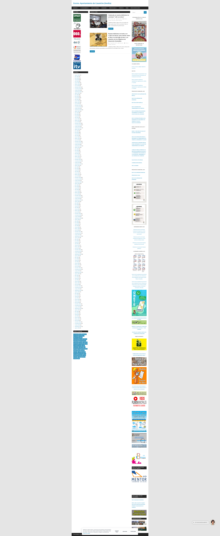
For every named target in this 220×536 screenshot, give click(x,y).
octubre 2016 (77, 252)
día (84, 347)
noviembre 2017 (78, 233)
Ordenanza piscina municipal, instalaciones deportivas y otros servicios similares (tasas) (139, 238)
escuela (79, 348)
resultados (80, 353)
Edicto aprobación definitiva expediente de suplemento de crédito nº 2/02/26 (139, 87)
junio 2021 (77, 168)
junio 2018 (77, 222)
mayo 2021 (77, 170)
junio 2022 (77, 150)
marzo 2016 (77, 263)
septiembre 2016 (78, 254)
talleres (75, 356)
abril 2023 (77, 135)
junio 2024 (77, 114)
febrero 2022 (77, 156)
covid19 (75, 345)
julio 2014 (76, 293)
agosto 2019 (77, 201)
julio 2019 (76, 203)
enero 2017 (77, 248)
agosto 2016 (77, 255)
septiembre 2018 (78, 218)
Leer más (111, 28)
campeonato (76, 339)
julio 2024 (77, 112)
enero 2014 (77, 302)
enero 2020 (77, 194)
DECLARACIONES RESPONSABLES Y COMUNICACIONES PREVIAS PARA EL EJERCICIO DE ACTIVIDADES (139, 388)
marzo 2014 (77, 299)
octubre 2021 (77, 162)
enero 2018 (77, 230)
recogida (75, 353)
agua (80, 334)
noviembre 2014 (78, 287)
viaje (78, 358)
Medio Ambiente (119, 20)
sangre (75, 355)
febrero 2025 (77, 102)
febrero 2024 (77, 120)
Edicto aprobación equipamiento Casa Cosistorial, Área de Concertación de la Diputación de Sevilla (139, 75)
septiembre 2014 (78, 290)
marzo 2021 (77, 173)
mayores (82, 350)
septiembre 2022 (78, 145)
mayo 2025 (77, 97)
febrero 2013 (77, 319)
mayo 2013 (77, 314)
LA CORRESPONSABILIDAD (137, 318)
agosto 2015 (77, 273)
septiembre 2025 (78, 91)
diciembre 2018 (78, 213)
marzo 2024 (77, 118)
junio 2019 (77, 204)
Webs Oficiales (112, 7)
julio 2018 (76, 221)
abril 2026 (77, 81)
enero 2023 (77, 139)
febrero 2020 (77, 192)
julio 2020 (77, 185)
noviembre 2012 (78, 323)
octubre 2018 (77, 216)
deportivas (76, 347)
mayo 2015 (77, 278)
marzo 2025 (77, 100)
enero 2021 (77, 176)
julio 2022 (77, 148)
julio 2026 (77, 76)
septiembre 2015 (78, 272)
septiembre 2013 (78, 308)
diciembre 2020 (78, 177)
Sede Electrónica (95, 7)
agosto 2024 (77, 111)
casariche (85, 339)
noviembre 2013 (78, 305)
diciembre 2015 (78, 267)
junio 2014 (77, 294)
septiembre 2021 (78, 163)
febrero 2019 (77, 210)
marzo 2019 (77, 209)
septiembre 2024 (78, 109)
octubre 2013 (77, 306)
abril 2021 (76, 171)
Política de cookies (86, 533)
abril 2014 (77, 297)
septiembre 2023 (78, 127)
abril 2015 (77, 279)
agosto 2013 (77, 309)
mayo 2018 (77, 224)
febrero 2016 (77, 264)
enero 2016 (77, 266)
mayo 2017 (77, 242)
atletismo (76, 335)
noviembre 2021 (78, 161)
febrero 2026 (77, 84)
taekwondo (80, 355)
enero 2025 (77, 103)
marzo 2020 (77, 191)
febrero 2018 (77, 228)
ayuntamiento (81, 335)
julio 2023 (77, 130)
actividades (76, 334)
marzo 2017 (77, 245)
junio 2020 (77, 186)
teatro (79, 356)
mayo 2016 (77, 260)
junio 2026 (77, 78)
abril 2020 (77, 189)
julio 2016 (76, 257)
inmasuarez (119, 18)
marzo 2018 (77, 227)
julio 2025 (77, 94)
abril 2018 (77, 225)
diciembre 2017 (78, 231)
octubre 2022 (77, 144)
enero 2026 (77, 85)
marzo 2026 (77, 82)
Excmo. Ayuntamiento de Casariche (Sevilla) (92, 3)
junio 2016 (77, 258)
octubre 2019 (77, 198)
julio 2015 (76, 275)
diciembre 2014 (78, 285)
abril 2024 (77, 117)
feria (82, 348)
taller (84, 355)
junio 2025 (77, 96)
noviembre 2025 (78, 88)
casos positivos (83, 340)
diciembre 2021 (78, 159)
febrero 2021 (77, 174)
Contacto (121, 7)
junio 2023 (77, 132)
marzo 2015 (77, 281)
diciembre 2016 (78, 249)
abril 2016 (77, 261)
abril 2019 (77, 207)
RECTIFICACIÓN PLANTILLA (137, 102)
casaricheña (76, 340)
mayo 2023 (77, 133)
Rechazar (125, 531)
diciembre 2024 (78, 105)
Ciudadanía (103, 7)
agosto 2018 (77, 219)
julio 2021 (76, 167)
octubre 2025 (77, 90)
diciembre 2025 (78, 87)
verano (75, 358)
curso (83, 345)
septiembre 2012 (78, 326)
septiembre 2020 (78, 182)
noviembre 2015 (78, 269)
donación (81, 347)
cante (81, 339)
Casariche (75, 7)
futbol (85, 348)
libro (79, 350)
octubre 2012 (77, 325)
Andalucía (84, 334)
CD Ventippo (76, 342)
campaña (80, 337)
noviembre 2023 (78, 124)
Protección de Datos (135, 7)
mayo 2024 (77, 115)
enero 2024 (77, 121)
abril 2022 (77, 153)
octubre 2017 (77, 234)
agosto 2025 (77, 93)
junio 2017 (77, 240)
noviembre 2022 (78, 142)
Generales (114, 20)
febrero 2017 (77, 246)
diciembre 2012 (78, 321)
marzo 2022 (77, 154)
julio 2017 (76, 239)
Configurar (133, 531)
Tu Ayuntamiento (84, 7)
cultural (79, 345)
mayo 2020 (77, 188)
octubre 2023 (77, 126)
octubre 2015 (77, 270)
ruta (85, 353)
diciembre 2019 (78, 195)
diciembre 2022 (78, 141)
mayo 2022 (77, 151)
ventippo (83, 356)
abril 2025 (77, 99)
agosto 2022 (77, 147)
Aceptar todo (117, 531)
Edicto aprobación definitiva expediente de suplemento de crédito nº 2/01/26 (139, 81)
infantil (75, 350)
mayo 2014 (77, 296)
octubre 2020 (77, 180)
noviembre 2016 (78, 251)
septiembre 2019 (78, 200)
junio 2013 (77, 312)
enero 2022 (77, 157)
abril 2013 (76, 315)
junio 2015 (77, 276)
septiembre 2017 (78, 236)
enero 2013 (77, 320)
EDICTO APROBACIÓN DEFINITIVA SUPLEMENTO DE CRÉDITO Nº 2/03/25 (138, 113)
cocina (80, 342)
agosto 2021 (77, 165)
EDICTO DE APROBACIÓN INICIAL (138, 172)
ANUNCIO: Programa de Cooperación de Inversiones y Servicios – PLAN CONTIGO (139, 328)
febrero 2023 (77, 138)
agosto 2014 (77, 291)
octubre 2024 (77, 108)
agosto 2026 (77, 75)
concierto (85, 342)
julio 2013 (76, 311)
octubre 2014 (77, 288)
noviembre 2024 (78, 106)
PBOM (127, 7)
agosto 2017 (77, 237)
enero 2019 (77, 212)
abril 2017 (76, 243)
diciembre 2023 (78, 123)
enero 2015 (77, 284)
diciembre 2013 (78, 303)
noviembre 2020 (78, 179)
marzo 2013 (77, 317)
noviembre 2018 (78, 215)
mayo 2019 (77, 206)
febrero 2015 (77, 282)
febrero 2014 (77, 300)
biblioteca (76, 337)
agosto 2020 (77, 183)
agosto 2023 (77, 129)
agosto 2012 (77, 328)
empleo (75, 348)
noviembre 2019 (78, 197)
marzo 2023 (77, 136)
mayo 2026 (77, 79)
